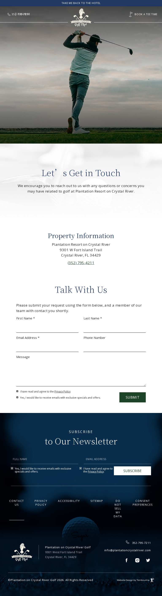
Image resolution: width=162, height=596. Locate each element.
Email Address (94, 449)
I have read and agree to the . (45, 391)
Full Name (18, 449)
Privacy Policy (62, 391)
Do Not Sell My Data (118, 508)
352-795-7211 (141, 543)
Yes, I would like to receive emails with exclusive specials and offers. (60, 397)
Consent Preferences (143, 502)
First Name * (25, 318)
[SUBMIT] (132, 470)
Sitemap (96, 501)
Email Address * (27, 337)
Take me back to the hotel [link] (81, 3)
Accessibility (69, 501)
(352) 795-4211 (81, 262)
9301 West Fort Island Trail (63, 552)
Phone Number (94, 337)
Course (24, 14)
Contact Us (16, 502)
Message (23, 357)
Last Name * (93, 318)
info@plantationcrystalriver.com (127, 550)
